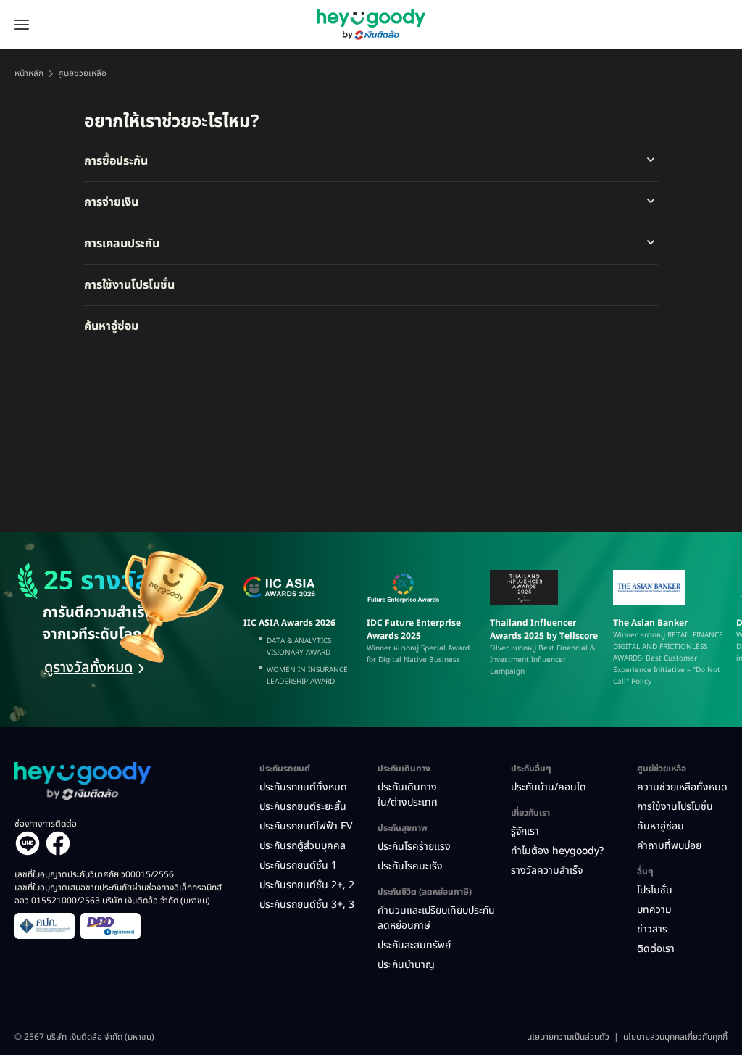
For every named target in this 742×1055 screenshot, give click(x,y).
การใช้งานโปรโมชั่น (129, 285)
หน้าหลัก (28, 73)
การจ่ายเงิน (111, 202)
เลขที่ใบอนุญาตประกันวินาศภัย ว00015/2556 (94, 874)
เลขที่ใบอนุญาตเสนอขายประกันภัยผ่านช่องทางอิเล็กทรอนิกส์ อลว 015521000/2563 (118, 894)
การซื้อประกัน (116, 161)
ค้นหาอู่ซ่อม (111, 326)
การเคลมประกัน (121, 243)
